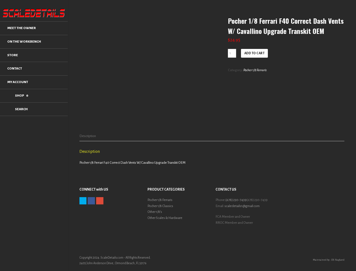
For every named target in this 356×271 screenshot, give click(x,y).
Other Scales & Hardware (164, 218)
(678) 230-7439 (236, 200)
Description (87, 136)
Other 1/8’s (154, 212)
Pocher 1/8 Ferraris (255, 70)
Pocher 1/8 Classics (160, 206)
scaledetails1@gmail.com (242, 206)
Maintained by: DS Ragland (329, 259)
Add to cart (254, 53)
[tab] (87, 136)
